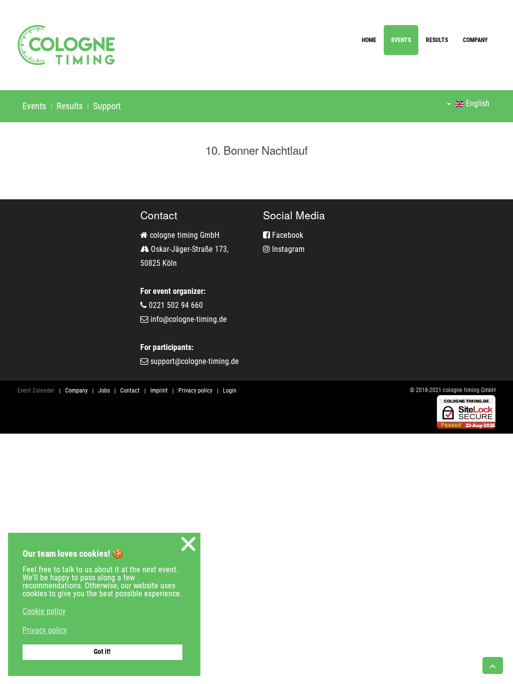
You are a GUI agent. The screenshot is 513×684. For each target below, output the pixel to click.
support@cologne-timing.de (194, 361)
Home (369, 40)
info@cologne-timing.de (188, 319)
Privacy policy (195, 390)
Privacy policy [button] (45, 630)
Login (229, 390)
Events (401, 40)
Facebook (286, 235)
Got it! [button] (102, 651)
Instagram (287, 249)
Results (437, 40)
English (476, 103)
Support (107, 106)
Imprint (159, 390)
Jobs (104, 390)
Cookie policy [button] (44, 611)
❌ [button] (188, 544)
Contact (130, 390)
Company (475, 40)
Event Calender (36, 390)
